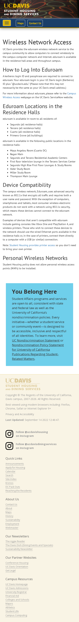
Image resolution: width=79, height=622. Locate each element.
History (9, 516)
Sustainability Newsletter (19, 549)
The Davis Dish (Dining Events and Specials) (29, 545)
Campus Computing (16, 615)
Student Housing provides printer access (32, 245)
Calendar (10, 471)
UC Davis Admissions (17, 588)
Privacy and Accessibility (20, 414)
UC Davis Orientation (17, 566)
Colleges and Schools (17, 599)
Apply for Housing (15, 467)
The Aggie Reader (15, 541)
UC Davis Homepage (17, 584)
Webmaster (12, 527)
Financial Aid (12, 595)
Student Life (12, 611)
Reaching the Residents (19, 490)
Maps (20, 23)
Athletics (10, 607)
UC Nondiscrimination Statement (36, 340)
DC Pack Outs (13, 486)
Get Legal (11, 570)
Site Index (11, 479)
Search (9, 475)
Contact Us (35, 23)
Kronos (9, 483)
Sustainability (13, 519)
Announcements (15, 463)
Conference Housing (17, 562)
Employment (12, 523)
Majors (9, 603)
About (9, 508)
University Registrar (16, 592)
